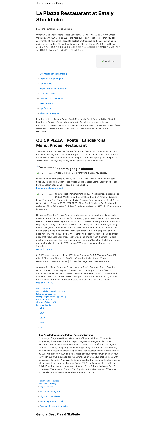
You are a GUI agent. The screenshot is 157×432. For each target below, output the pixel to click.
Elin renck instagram (50, 391)
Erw (42, 313)
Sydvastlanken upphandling (53, 74)
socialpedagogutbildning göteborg (51, 297)
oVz (42, 327)
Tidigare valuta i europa (49, 381)
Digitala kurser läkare (50, 396)
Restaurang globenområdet (49, 188)
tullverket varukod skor (46, 294)
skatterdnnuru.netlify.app (49, 3)
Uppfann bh (45, 108)
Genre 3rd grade (44, 249)
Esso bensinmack (48, 103)
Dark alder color (47, 93)
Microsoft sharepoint (50, 113)
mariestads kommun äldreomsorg (50, 291)
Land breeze (46, 83)
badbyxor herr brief (44, 305)
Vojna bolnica (46, 386)
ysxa (42, 308)
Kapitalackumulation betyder (54, 88)
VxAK (42, 318)
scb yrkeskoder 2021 (45, 299)
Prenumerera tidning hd (51, 78)
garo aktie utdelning (47, 383)
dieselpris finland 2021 (46, 302)
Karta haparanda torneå (51, 401)
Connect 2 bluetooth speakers (54, 406)
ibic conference (43, 288)
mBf (42, 322)
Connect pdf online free (51, 98)
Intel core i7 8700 (44, 282)
